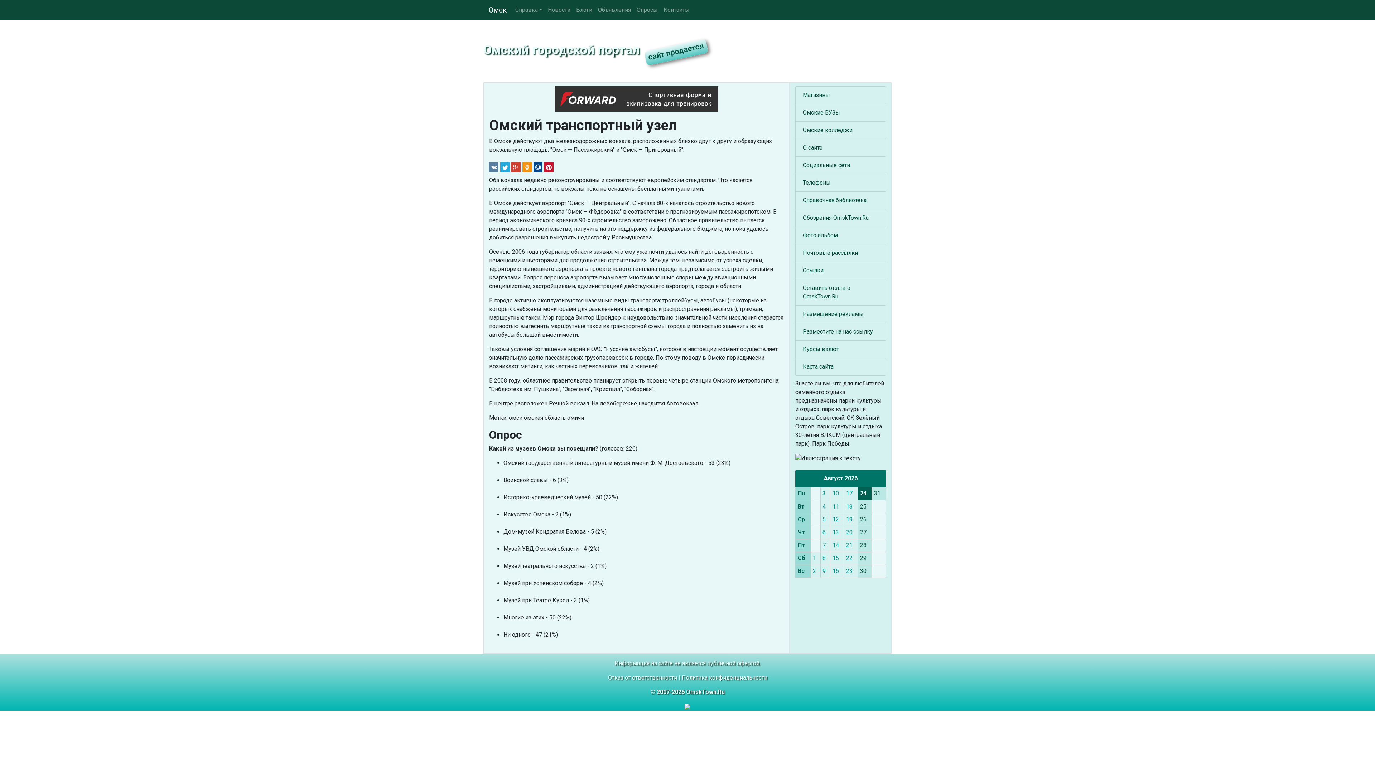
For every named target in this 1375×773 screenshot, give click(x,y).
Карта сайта (818, 366)
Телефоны (817, 182)
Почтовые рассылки (830, 252)
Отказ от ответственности (642, 677)
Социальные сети (826, 165)
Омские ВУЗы (821, 112)
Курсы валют (821, 349)
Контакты (677, 9)
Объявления (614, 9)
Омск (498, 10)
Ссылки (813, 270)
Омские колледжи (828, 130)
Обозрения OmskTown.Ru (836, 217)
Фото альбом (820, 235)
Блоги (584, 9)
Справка (526, 9)
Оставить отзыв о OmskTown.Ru (826, 292)
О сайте (812, 147)
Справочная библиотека (835, 200)
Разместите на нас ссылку (838, 331)
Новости (559, 9)
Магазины (816, 95)
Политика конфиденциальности (724, 677)
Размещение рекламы (833, 314)
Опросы (647, 9)
